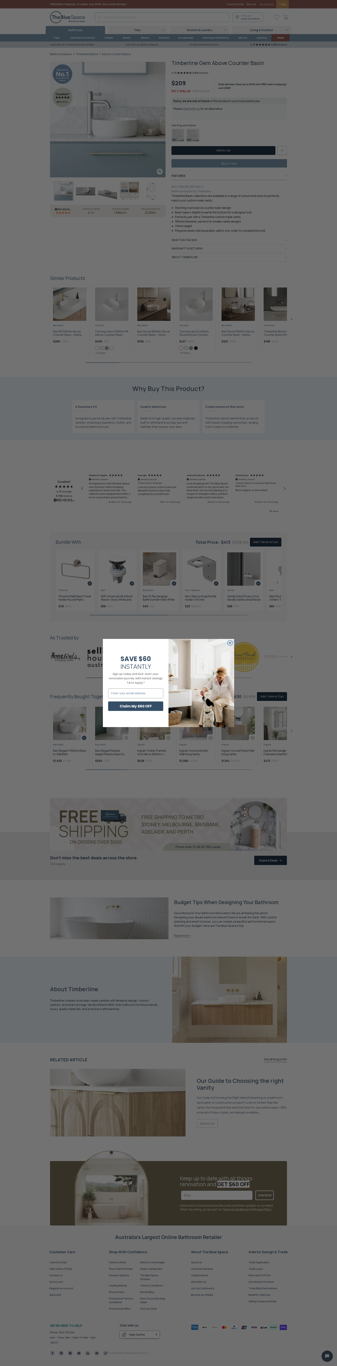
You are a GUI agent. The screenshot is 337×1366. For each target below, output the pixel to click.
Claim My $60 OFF (136, 706)
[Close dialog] (230, 643)
